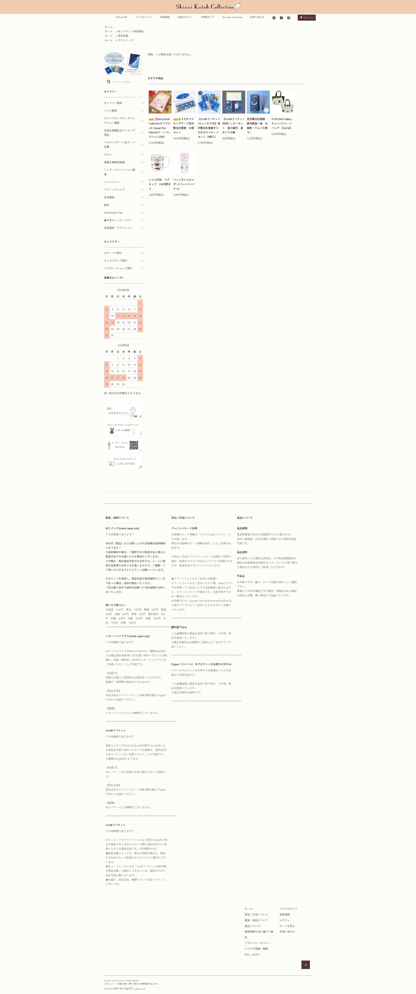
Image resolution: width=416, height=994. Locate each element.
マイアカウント (143, 17)
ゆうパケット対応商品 (131, 31)
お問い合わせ (257, 17)
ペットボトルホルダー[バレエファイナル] (184, 184)
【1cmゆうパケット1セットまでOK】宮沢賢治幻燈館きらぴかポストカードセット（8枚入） (209, 128)
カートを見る (287, 926)
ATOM (255, 954)
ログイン (284, 920)
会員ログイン (184, 17)
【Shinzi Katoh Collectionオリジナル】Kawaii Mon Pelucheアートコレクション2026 (160, 128)
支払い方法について (256, 914)
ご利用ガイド (207, 17)
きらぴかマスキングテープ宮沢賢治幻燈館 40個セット (183, 125)
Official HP (121, 17)
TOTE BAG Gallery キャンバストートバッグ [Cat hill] (282, 123)
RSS (247, 954)
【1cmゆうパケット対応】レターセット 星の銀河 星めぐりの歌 (233, 125)
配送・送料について (256, 920)
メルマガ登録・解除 (256, 948)
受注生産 (123, 36)
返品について (252, 926)
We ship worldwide (232, 17)
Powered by (108, 988)
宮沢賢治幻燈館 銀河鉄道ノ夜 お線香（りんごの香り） (257, 125)
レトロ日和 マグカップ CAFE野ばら (159, 184)
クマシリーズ (125, 40)
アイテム (308, 17)
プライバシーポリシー (258, 943)
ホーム (109, 27)
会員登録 (165, 17)
